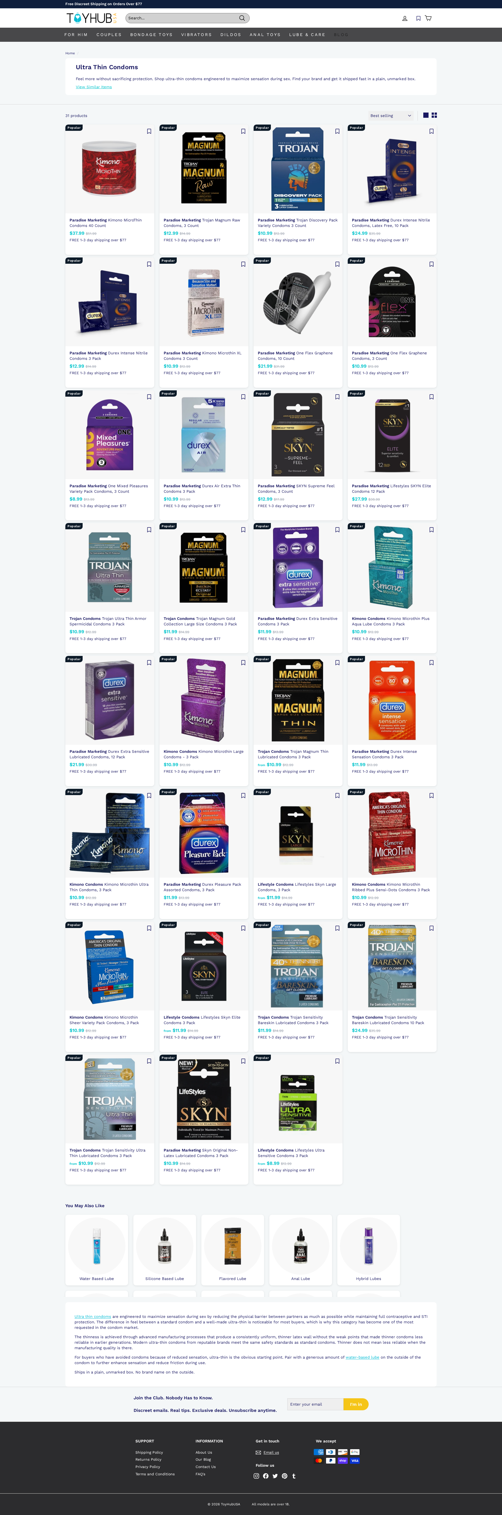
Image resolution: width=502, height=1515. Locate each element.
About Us (204, 1452)
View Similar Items (94, 87)
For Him (76, 34)
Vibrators (196, 34)
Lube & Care (307, 34)
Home (70, 53)
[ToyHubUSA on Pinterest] (284, 1476)
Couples (109, 34)
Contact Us (206, 1467)
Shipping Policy (149, 1452)
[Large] (426, 115)
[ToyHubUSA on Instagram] (256, 1476)
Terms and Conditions (155, 1474)
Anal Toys (265, 34)
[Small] (434, 115)
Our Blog (203, 1459)
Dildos (230, 34)
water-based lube (362, 1357)
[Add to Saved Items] (149, 131)
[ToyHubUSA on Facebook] (266, 1476)
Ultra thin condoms (93, 1316)
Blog (341, 34)
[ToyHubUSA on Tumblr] (294, 1476)
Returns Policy (148, 1459)
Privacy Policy (147, 1467)
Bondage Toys (151, 34)
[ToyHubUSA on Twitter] (275, 1476)
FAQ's (200, 1474)
